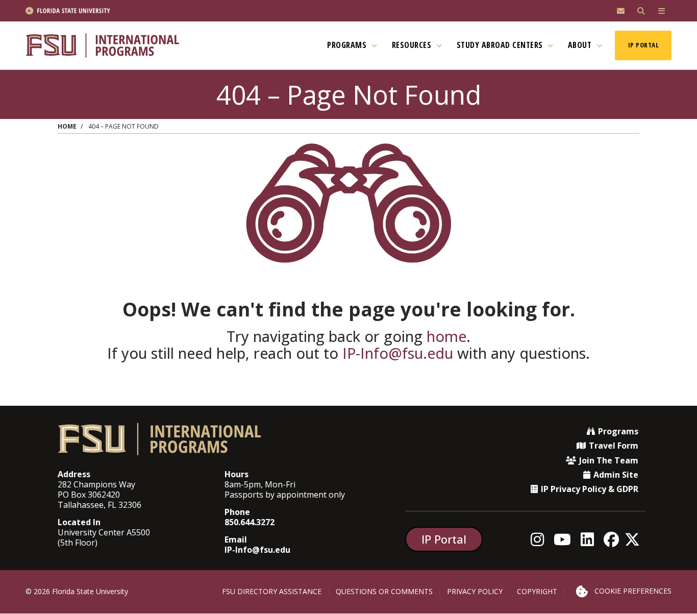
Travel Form (613, 445)
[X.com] (635, 539)
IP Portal (643, 45)
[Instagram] (540, 539)
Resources (413, 45)
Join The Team (608, 460)
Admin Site (615, 474)
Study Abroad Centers (501, 45)
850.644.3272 (250, 522)
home (446, 336)
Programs (348, 45)
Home (67, 126)
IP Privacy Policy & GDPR (589, 489)
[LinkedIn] (590, 539)
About (581, 45)
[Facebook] (614, 539)
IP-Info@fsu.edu (397, 353)
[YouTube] (565, 539)
